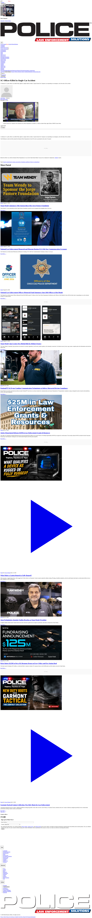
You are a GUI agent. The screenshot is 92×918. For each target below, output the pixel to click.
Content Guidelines (25, 71)
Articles (12, 1)
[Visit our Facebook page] (1, 817)
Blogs (7, 70)
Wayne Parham (7, 572)
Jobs (34, 70)
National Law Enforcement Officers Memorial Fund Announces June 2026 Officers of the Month (32, 292)
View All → (3, 811)
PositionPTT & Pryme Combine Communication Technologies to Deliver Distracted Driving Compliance (34, 388)
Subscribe (2, 20)
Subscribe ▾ (3, 3)
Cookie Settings (8, 71)
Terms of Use (9, 916)
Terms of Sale (14, 916)
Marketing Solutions (33, 71)
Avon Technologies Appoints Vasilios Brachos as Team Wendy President (23, 620)
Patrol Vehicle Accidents (32, 162)
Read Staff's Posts (4, 99)
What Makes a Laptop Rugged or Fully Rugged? (16, 575)
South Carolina (6, 162)
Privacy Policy (3, 916)
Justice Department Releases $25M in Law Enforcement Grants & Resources (25, 433)
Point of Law (3, 54)
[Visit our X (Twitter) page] (2, 817)
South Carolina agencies (14, 162)
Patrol (2, 52)
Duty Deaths (21, 162)
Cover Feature (5, 1)
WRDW (56, 157)
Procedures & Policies (5, 57)
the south (25, 162)
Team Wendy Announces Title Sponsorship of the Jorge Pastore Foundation (25, 205)
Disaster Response (4, 47)
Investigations (3, 50)
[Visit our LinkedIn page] (3, 817)
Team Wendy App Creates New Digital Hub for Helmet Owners (21, 344)
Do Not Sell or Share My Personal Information (26, 916)
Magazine (10, 70)
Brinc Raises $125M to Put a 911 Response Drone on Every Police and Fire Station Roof (29, 663)
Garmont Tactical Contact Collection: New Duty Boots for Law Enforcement (25, 805)
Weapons (2, 68)
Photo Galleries (30, 70)
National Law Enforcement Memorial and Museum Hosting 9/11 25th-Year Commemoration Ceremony (34, 249)
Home (2, 77)
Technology (3, 61)
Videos (15, 1)
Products (25, 70)
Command (3, 45)
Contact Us (13, 71)
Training (2, 63)
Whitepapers (14, 70)
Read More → (3, 210)
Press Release (18, 71)
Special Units (3, 59)
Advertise (2, 71)
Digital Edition (8, 20)
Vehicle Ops (3, 66)
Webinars (18, 1)
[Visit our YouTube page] (5, 817)
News (9, 1)
